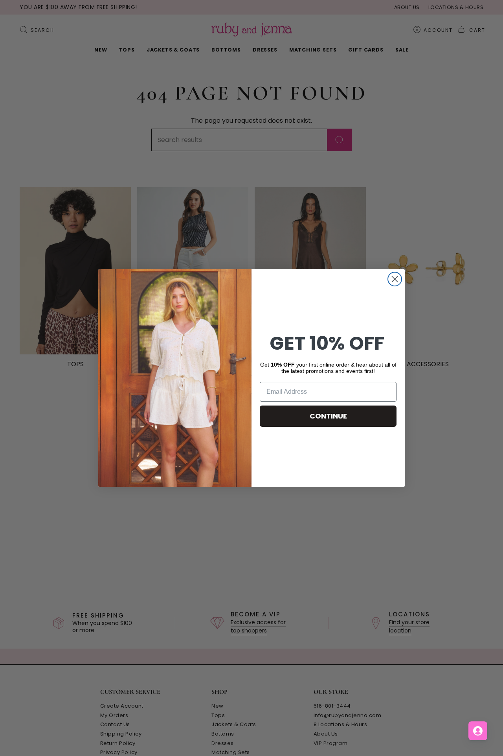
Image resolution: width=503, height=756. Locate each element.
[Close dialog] (395, 279)
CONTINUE (328, 416)
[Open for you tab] (477, 730)
